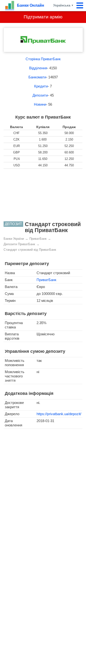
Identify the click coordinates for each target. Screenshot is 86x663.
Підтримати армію (43, 16)
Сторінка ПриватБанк (43, 59)
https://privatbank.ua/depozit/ (59, 414)
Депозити (40, 95)
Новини (40, 104)
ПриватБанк (46, 280)
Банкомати (37, 77)
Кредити (41, 86)
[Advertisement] (43, 195)
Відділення (38, 68)
